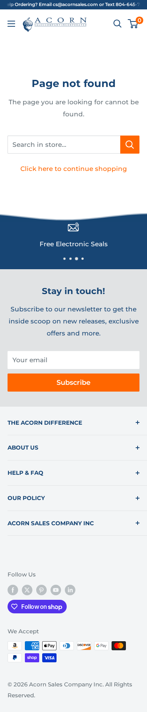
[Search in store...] (129, 145)
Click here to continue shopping (73, 168)
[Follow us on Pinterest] (41, 589)
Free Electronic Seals (74, 244)
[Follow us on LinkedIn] (70, 589)
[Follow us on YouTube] (56, 589)
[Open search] (117, 24)
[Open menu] (11, 24)
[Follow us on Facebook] (13, 589)
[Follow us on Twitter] (27, 589)
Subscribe (73, 382)
